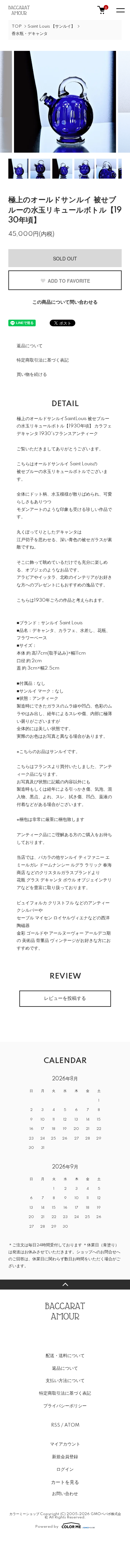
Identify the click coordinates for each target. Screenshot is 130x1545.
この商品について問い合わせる (65, 302)
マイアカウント (65, 1444)
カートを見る (65, 1481)
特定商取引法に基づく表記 (43, 360)
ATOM (71, 1425)
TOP (17, 26)
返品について (30, 346)
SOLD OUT (65, 258)
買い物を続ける (32, 374)
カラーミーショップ (24, 1514)
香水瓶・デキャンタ (30, 34)
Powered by (46, 1526)
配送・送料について (65, 1355)
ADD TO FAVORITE (69, 280)
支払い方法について (65, 1380)
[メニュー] (120, 10)
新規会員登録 (65, 1457)
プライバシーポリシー (65, 1406)
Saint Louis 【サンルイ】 (51, 26)
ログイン (65, 1469)
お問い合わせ (65, 1493)
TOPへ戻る (65, 1285)
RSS (55, 1425)
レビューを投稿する (65, 998)
